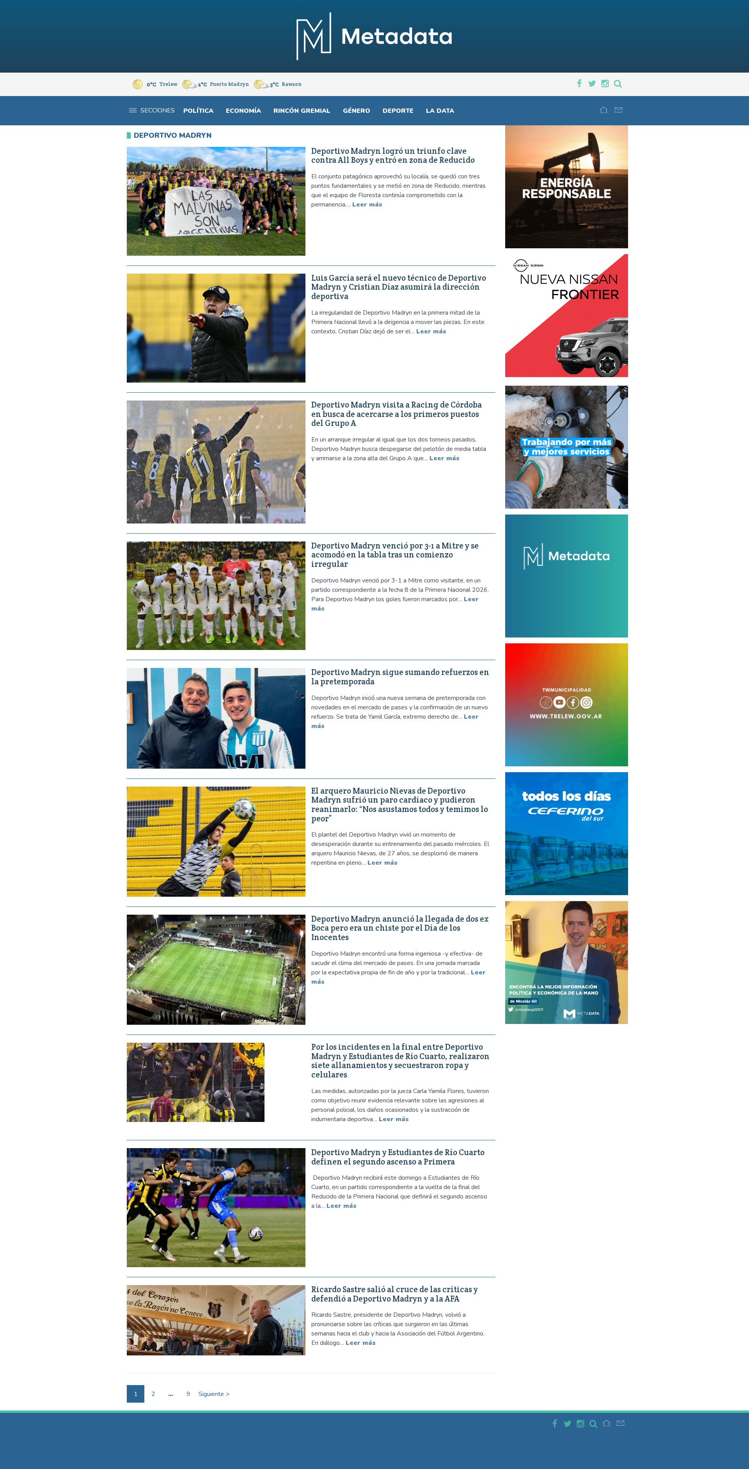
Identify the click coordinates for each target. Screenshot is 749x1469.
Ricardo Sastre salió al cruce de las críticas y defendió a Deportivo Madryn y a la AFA (394, 1294)
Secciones (157, 110)
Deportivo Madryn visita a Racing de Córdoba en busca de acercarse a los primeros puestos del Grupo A (396, 414)
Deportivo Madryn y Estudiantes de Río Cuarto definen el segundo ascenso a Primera (398, 1157)
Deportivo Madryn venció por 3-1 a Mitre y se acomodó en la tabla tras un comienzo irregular (395, 555)
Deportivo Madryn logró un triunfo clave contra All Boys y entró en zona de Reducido (393, 156)
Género (356, 111)
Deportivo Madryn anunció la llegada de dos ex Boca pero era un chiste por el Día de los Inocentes (400, 928)
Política (198, 111)
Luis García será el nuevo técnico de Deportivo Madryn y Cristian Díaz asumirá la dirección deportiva (398, 287)
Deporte (398, 111)
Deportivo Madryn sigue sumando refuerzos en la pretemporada (400, 677)
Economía (243, 111)
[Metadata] (374, 36)
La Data (440, 111)
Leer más (367, 204)
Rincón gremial (301, 111)
